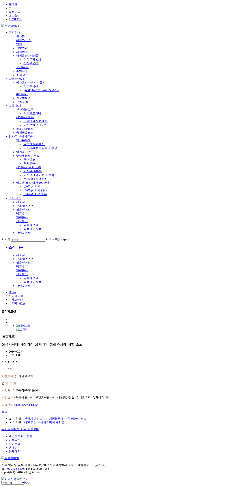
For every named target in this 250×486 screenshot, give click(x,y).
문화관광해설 (25, 128)
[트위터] (22, 329)
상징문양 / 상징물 (27, 55)
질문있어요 (23, 209)
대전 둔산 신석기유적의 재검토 (44, 422)
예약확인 (14, 15)
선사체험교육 (25, 109)
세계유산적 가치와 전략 (38, 175)
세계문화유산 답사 (35, 124)
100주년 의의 (31, 186)
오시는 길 (22, 67)
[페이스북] (23, 325)
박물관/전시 (16, 78)
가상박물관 (23, 98)
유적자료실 (30, 225)
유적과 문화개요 (34, 144)
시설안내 (22, 51)
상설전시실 (30, 86)
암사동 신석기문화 (21, 136)
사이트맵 (14, 443)
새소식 (20, 201)
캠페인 (13, 447)
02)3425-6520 (15, 468)
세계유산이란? (32, 171)
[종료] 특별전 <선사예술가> (41, 90)
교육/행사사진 (25, 205)
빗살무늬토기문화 (28, 155)
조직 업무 (22, 74)
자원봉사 (22, 217)
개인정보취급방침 (20, 436)
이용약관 (14, 439)
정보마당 (22, 221)
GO (27, 482)
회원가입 (14, 11)
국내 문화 (29, 159)
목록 (4, 411)
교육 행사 (15, 105)
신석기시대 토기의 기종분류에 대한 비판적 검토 (55, 418)
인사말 (20, 36)
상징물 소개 (31, 63)
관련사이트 (23, 232)
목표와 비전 (23, 40)
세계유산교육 (25, 117)
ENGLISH (15, 19)
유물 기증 (22, 101)
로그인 (13, 8)
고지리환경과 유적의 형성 (40, 148)
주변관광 (22, 71)
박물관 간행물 (32, 228)
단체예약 (14, 451)
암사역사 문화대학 (35, 121)
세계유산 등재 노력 (28, 167)
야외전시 (22, 94)
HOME (13, 4)
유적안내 (14, 32)
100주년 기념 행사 (35, 190)
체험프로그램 (32, 113)
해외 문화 (29, 163)
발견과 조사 (23, 151)
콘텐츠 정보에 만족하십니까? (20, 429)
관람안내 (22, 47)
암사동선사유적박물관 (30, 82)
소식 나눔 (15, 198)
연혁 (19, 44)
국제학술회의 (25, 132)
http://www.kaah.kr (26, 404)
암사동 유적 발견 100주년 (32, 182)
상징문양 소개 (32, 59)
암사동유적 (23, 140)
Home (12, 292)
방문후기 (22, 213)
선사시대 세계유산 (35, 178)
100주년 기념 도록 (35, 194)
